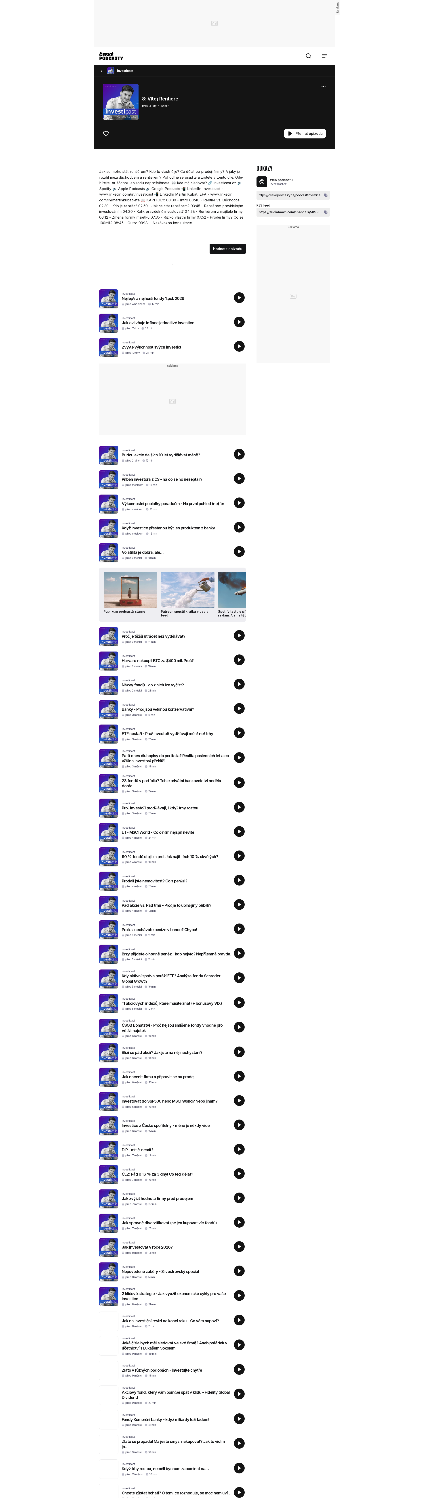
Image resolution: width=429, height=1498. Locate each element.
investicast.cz (278, 184)
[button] (308, 55)
